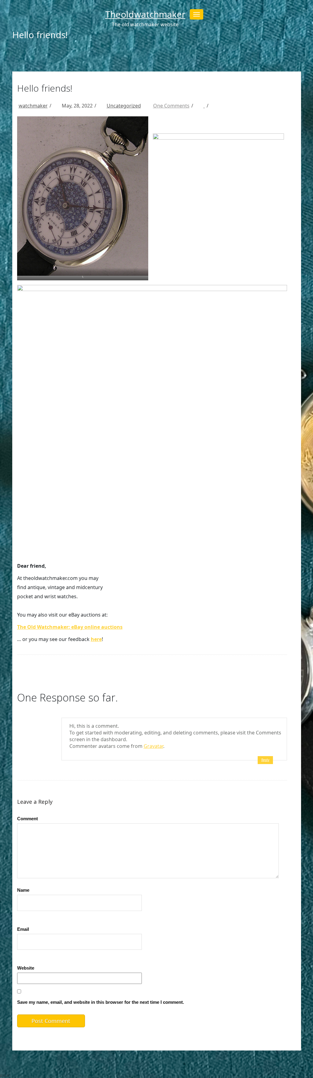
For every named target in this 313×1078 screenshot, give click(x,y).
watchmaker (33, 105)
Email (23, 929)
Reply (265, 760)
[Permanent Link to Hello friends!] (201, 105)
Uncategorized (124, 105)
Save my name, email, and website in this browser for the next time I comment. (100, 1002)
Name (23, 890)
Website (25, 968)
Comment (27, 818)
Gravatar (153, 746)
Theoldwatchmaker (145, 14)
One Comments (171, 105)
